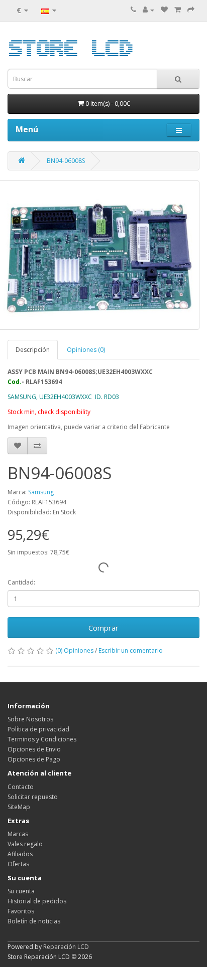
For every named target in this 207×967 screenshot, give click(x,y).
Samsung (41, 492)
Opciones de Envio (34, 749)
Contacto (21, 787)
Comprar (103, 628)
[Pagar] (190, 10)
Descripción (33, 349)
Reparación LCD (66, 946)
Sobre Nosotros (30, 719)
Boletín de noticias (34, 921)
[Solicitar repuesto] (164, 10)
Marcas (18, 834)
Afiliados (20, 854)
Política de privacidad (38, 729)
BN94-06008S (66, 160)
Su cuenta (21, 891)
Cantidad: (21, 582)
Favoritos (21, 911)
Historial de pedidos (37, 901)
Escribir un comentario (130, 650)
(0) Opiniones (74, 650)
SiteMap (19, 807)
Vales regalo (25, 844)
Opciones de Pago (34, 759)
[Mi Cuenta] (148, 10)
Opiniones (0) (86, 349)
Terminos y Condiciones (42, 739)
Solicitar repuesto (33, 797)
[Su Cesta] (177, 10)
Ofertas (18, 864)
